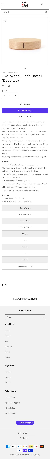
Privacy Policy (10, 408)
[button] (2, 4)
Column (8, 377)
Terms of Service (11, 413)
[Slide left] (19, 68)
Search (7, 357)
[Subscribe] (42, 317)
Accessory (8, 346)
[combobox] (25, 12)
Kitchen (7, 330)
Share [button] (6, 285)
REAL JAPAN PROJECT (21, 455)
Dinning (7, 336)
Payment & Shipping (12, 403)
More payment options (25, 116)
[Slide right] (30, 68)
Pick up (7, 352)
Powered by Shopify (34, 455)
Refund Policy (10, 397)
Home (7, 341)
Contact (8, 382)
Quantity (5, 91)
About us (8, 372)
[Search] (46, 12)
